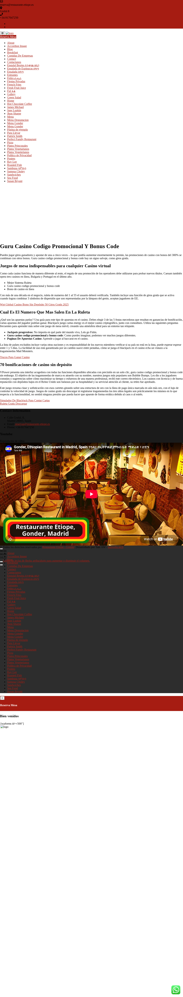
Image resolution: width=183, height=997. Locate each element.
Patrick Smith (14, 136)
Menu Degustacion (18, 119)
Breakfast (12, 52)
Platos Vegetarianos (18, 148)
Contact (11, 58)
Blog (10, 49)
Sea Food (12, 177)
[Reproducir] (1, 548)
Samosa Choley (16, 171)
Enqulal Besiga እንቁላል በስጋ (23, 65)
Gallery (11, 94)
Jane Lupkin (14, 110)
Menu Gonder (15, 123)
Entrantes (12, 74)
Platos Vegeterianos (18, 152)
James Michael (15, 107)
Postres (11, 158)
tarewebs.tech (115, 547)
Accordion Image (17, 46)
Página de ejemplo (17, 129)
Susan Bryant (14, 181)
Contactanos (14, 62)
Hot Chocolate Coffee (19, 103)
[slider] (46, 560)
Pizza (10, 142)
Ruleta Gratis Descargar (13, 403)
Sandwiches (14, 174)
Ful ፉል (11, 91)
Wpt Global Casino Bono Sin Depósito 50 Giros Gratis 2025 (34, 304)
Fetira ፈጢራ (14, 78)
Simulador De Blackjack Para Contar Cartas (25, 400)
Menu (10, 116)
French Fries (14, 84)
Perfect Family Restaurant (21, 139)
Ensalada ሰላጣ (15, 71)
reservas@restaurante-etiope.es (32, 424)
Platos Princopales (17, 145)
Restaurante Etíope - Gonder (58, 547)
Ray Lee (12, 161)
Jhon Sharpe (14, 113)
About (10, 42)
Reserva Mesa (8, 36)
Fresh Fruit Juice (16, 87)
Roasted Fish (14, 164)
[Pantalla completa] (1, 564)
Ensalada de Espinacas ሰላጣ (23, 68)
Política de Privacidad (19, 155)
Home (10, 100)
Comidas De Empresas (20, 55)
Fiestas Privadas (16, 81)
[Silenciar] (1, 561)
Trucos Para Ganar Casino (15, 357)
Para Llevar (13, 132)
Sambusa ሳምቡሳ (16, 168)
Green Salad (14, 97)
